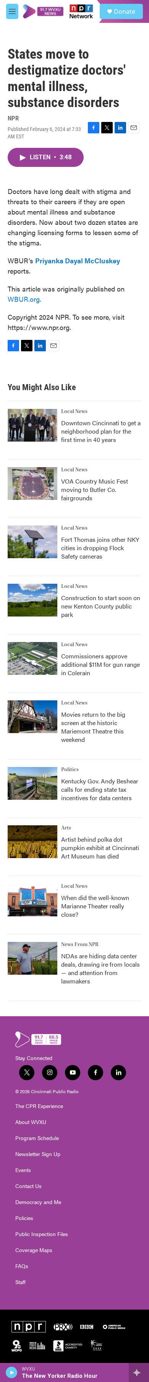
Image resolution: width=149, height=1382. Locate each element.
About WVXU (30, 1122)
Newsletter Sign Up (37, 1154)
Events (23, 1170)
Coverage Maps (33, 1250)
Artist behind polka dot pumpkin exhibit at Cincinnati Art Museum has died (100, 847)
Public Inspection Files (41, 1234)
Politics (70, 770)
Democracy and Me (38, 1202)
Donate (124, 11)
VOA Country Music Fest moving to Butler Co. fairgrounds (94, 489)
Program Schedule (37, 1138)
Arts (66, 828)
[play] (11, 1372)
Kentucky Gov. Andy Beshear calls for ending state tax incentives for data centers (99, 789)
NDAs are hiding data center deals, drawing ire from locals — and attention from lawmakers (100, 968)
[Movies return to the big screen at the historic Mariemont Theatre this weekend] (32, 716)
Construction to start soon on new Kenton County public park (100, 606)
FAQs (21, 1266)
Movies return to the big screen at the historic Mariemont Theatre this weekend (93, 727)
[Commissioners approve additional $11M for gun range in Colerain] (32, 658)
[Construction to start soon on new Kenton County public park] (32, 600)
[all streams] (139, 1372)
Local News (74, 411)
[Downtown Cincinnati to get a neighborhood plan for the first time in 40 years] (32, 425)
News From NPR (80, 945)
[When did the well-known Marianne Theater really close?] (32, 900)
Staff (20, 1282)
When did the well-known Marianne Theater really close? (95, 906)
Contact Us (28, 1186)
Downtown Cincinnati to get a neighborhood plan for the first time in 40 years (101, 431)
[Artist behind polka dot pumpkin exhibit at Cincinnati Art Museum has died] (32, 841)
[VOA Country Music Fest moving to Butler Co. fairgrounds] (32, 483)
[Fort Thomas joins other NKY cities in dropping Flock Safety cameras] (32, 541)
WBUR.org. (24, 299)
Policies (24, 1218)
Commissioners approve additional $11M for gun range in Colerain (100, 664)
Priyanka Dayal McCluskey (77, 260)
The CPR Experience (39, 1106)
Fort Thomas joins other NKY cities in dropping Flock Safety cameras (100, 547)
